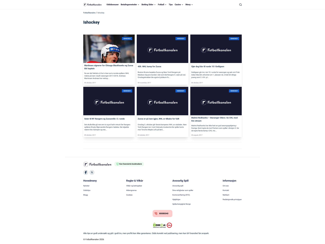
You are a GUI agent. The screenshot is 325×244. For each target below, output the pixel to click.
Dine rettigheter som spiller (182, 190)
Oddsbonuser (113, 4)
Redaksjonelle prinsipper (232, 199)
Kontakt (226, 190)
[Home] (98, 164)
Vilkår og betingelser (134, 186)
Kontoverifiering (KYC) (181, 195)
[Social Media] (85, 172)
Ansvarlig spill (177, 186)
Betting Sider (147, 4)
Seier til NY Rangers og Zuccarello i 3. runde (104, 118)
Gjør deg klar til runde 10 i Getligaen (207, 66)
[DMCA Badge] (159, 225)
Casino (178, 4)
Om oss (226, 186)
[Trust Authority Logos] (169, 225)
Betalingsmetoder (129, 4)
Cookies (129, 195)
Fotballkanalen (89, 12)
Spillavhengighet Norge (181, 204)
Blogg (85, 195)
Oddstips (86, 190)
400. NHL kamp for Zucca (149, 66)
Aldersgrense (131, 190)
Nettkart (226, 195)
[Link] (109, 49)
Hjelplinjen (176, 199)
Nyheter (86, 186)
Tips (171, 4)
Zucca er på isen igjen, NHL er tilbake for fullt (158, 118)
